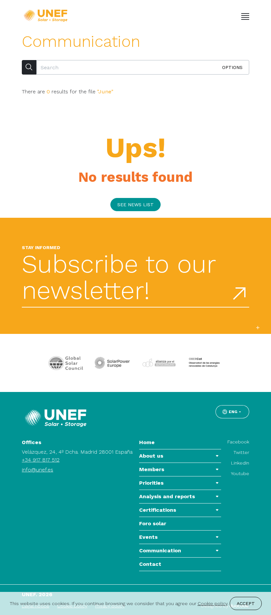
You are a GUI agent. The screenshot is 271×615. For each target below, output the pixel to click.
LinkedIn (240, 463)
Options (232, 67)
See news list (135, 204)
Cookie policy (212, 603)
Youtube (240, 473)
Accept (246, 603)
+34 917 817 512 (40, 460)
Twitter (241, 452)
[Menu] (245, 16)
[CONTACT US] (257, 327)
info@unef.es (37, 470)
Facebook (238, 441)
